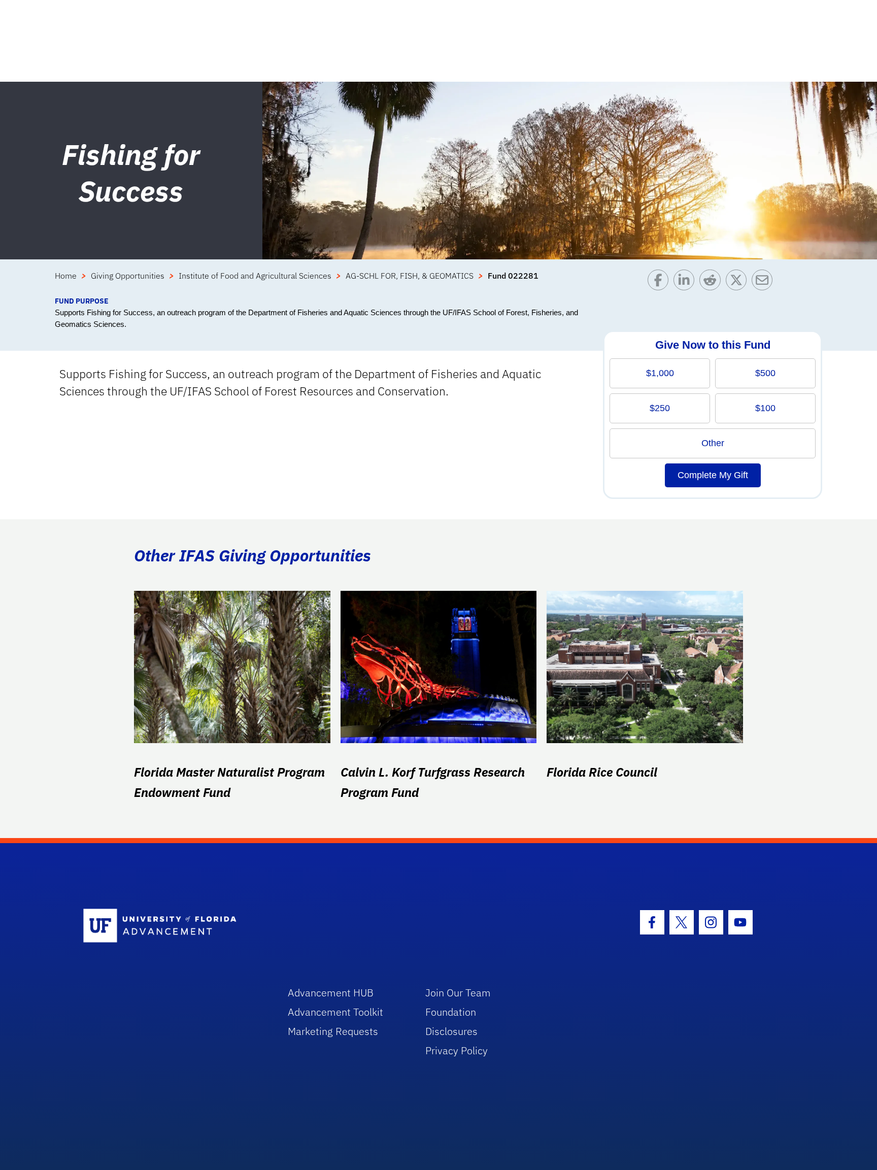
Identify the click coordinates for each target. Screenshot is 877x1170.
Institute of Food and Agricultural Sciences (255, 276)
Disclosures (451, 1031)
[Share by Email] (765, 282)
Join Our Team (458, 992)
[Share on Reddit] (712, 282)
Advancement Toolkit (335, 1012)
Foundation (450, 1012)
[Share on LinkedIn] (686, 282)
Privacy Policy (456, 1050)
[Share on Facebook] (660, 282)
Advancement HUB (331, 992)
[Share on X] (739, 282)
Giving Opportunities (127, 276)
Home (66, 276)
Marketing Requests (333, 1031)
